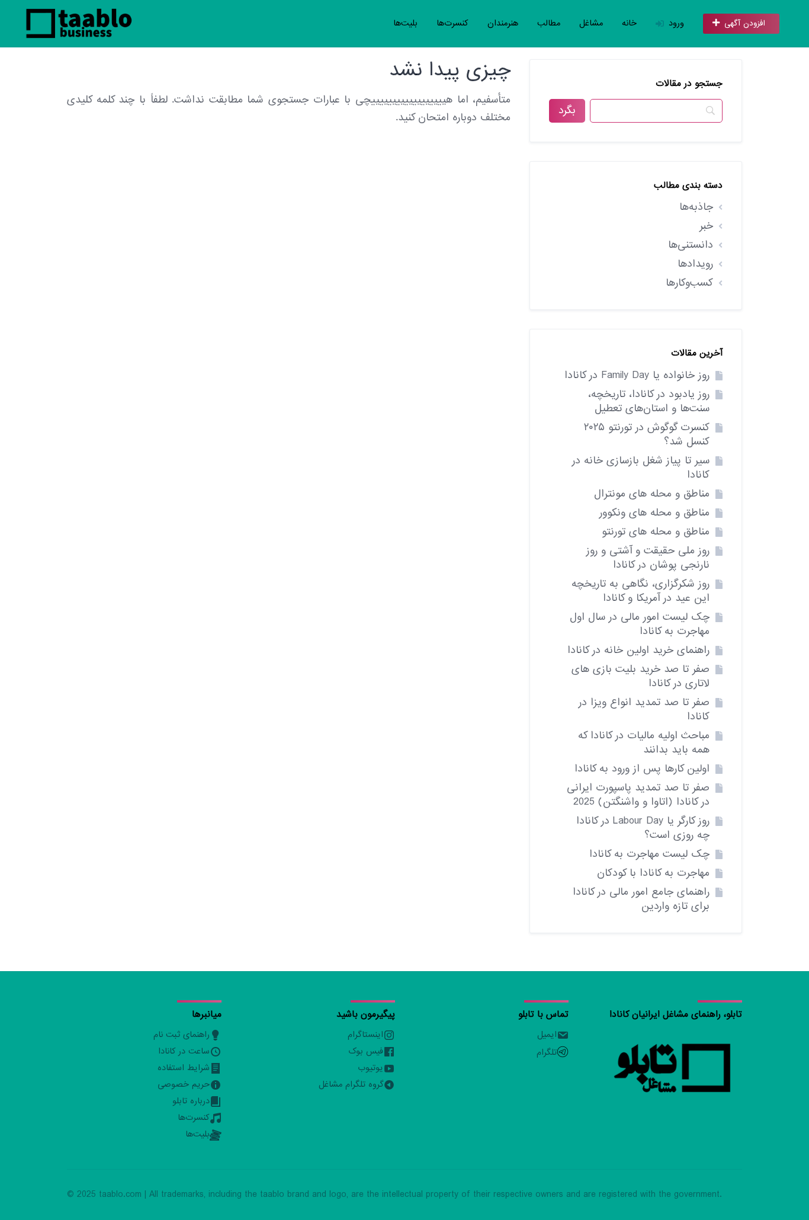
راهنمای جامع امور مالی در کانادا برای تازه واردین (641, 899)
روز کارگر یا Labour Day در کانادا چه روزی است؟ (643, 828)
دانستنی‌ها (690, 245)
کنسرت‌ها (452, 24)
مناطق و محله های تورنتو (656, 532)
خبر (706, 226)
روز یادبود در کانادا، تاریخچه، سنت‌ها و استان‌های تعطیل (649, 401)
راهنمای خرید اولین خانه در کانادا (638, 650)
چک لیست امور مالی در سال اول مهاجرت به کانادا (640, 624)
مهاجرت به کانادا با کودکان (653, 873)
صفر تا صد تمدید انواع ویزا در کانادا (644, 709)
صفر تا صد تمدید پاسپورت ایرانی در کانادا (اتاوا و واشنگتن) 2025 (638, 795)
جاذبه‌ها (696, 207)
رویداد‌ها (695, 264)
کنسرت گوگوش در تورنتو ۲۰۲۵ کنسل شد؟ (647, 435)
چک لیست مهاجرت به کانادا (649, 854)
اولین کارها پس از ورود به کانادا (642, 769)
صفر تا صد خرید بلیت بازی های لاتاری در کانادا (641, 676)
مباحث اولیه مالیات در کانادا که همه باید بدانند (644, 743)
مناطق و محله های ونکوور (654, 513)
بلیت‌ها (405, 24)
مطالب (548, 24)
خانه (629, 24)
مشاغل (591, 24)
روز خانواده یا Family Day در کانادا (637, 375)
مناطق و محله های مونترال (652, 494)
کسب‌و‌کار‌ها (689, 283)
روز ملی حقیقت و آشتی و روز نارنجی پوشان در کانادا (648, 558)
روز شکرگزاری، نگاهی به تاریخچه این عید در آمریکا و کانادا (641, 591)
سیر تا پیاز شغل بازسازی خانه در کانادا (641, 468)
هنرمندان (502, 24)
